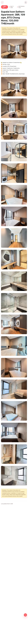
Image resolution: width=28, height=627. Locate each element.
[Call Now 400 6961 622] (25, 615)
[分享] (25, 2)
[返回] (2, 2)
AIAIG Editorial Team (21, 7)
